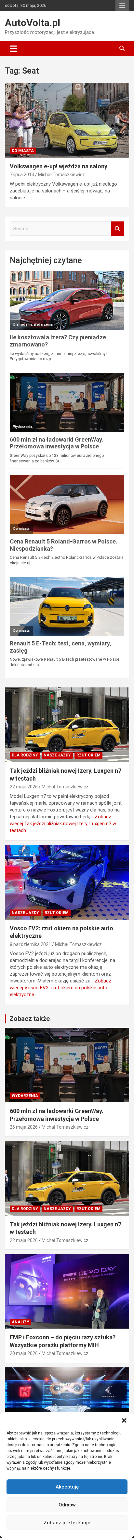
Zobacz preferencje (67, 1523)
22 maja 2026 (24, 786)
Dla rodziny (25, 755)
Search (117, 228)
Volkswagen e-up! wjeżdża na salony (58, 166)
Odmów (67, 1505)
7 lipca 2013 (22, 174)
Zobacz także (29, 1019)
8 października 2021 (30, 944)
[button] (124, 1420)
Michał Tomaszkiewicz (61, 174)
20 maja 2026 (24, 1353)
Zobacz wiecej (63, 823)
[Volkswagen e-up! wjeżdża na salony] (67, 120)
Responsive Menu (122, 5)
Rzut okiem (88, 755)
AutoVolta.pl (32, 22)
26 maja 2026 (24, 1127)
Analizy (20, 1322)
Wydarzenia (25, 1096)
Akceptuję (67, 1487)
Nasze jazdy (57, 755)
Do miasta (23, 150)
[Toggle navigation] (13, 48)
